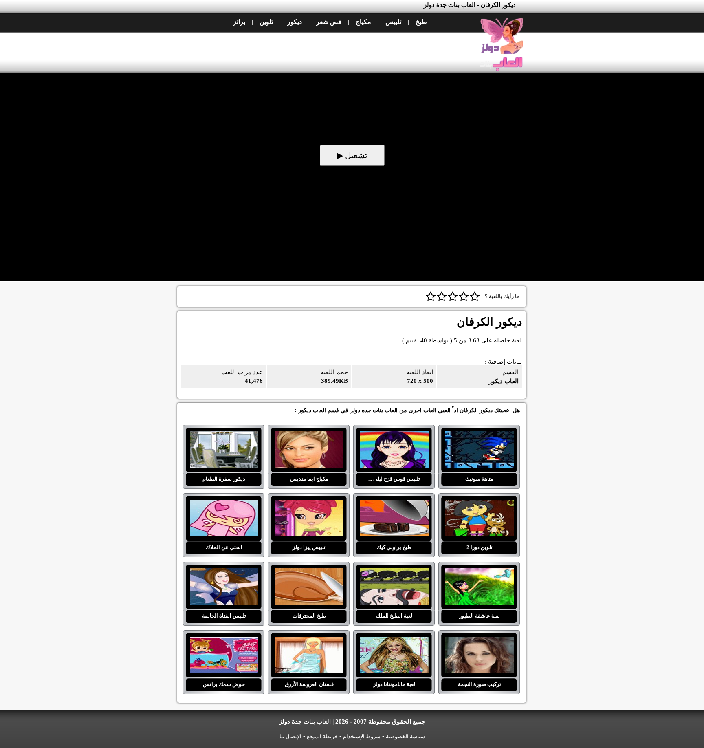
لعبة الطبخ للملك (394, 573)
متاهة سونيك (479, 436)
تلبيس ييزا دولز (309, 505)
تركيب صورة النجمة (479, 642)
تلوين (266, 21)
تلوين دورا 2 (479, 505)
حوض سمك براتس (224, 642)
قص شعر (328, 21)
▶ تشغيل (352, 155)
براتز (239, 21)
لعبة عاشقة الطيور (479, 573)
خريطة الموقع (322, 736)
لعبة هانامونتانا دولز (394, 642)
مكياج (363, 21)
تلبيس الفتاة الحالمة (224, 573)
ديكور (294, 21)
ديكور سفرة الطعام (224, 436)
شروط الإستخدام (362, 736)
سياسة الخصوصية (405, 736)
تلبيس (393, 21)
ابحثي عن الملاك (224, 505)
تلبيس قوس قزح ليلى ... (394, 436)
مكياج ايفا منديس (309, 436)
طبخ (421, 21)
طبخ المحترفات (309, 573)
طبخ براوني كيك (394, 505)
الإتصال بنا (290, 736)
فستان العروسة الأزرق (309, 642)
